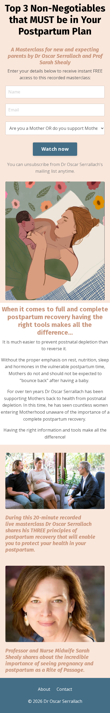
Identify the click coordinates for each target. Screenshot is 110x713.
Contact (64, 689)
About (44, 689)
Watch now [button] (55, 149)
